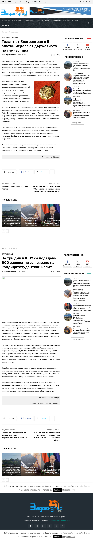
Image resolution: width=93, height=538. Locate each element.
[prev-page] (3, 231)
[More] (52, 172)
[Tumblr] (56, 526)
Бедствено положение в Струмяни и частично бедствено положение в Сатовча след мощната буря (11, 222)
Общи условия (28, 536)
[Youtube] (89, 1)
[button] (88, 23)
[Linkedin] (43, 526)
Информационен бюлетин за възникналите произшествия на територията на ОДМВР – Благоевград (81, 103)
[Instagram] (83, 1)
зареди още (76, 123)
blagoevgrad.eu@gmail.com (59, 520)
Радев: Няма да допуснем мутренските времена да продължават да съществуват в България (51, 223)
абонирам (87, 44)
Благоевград (13, 32)
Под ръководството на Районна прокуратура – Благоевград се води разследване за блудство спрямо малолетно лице (31, 221)
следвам (77, 44)
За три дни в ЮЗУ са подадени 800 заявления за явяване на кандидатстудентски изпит (46, 189)
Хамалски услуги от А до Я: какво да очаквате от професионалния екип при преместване (81, 115)
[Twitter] (86, 1)
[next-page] (7, 231)
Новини (11, 216)
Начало (4, 32)
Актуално (76, 97)
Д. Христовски (10, 54)
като (68, 44)
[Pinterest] (49, 526)
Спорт (16, 37)
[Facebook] (80, 1)
